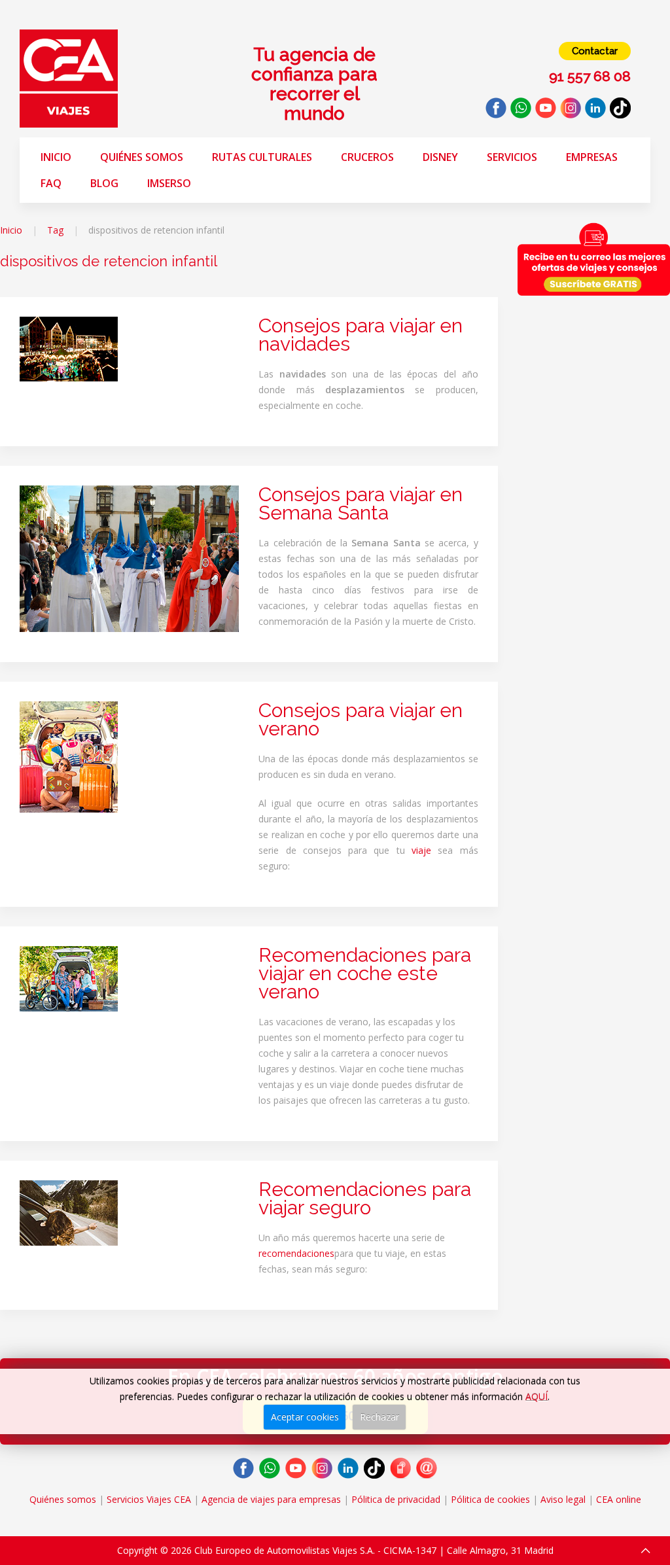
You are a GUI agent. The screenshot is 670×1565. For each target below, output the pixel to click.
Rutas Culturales (262, 157)
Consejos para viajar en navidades (360, 334)
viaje (421, 850)
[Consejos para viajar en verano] (69, 756)
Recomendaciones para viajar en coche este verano (364, 973)
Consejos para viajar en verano (360, 719)
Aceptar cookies (305, 1417)
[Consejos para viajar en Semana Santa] (129, 558)
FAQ (51, 183)
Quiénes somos (141, 157)
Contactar (595, 51)
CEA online (618, 1499)
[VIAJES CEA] (69, 77)
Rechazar (379, 1417)
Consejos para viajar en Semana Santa (360, 503)
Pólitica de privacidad (395, 1499)
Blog (104, 183)
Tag (55, 230)
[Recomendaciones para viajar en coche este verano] (69, 978)
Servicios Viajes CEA (149, 1499)
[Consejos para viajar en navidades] (69, 348)
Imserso (169, 183)
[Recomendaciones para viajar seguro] (69, 1212)
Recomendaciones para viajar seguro (364, 1198)
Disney (440, 157)
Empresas (592, 157)
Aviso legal (563, 1499)
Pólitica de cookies (490, 1499)
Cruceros (367, 157)
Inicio (56, 157)
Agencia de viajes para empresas (271, 1499)
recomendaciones (296, 1253)
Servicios (512, 157)
